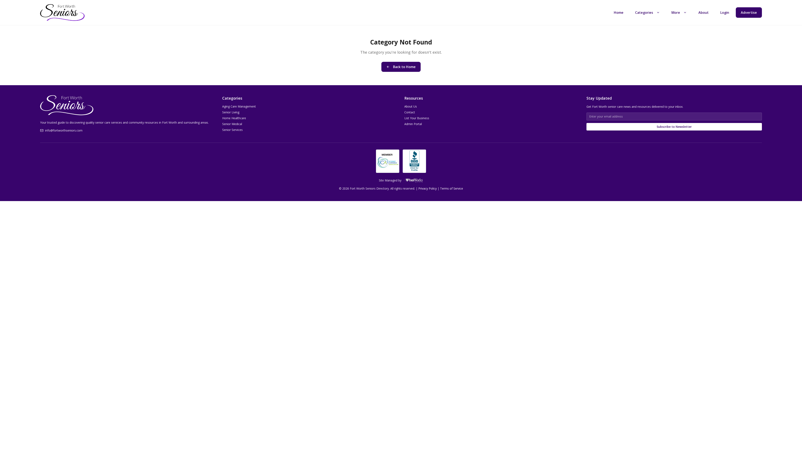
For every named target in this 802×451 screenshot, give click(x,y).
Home (618, 12)
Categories (644, 12)
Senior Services (232, 130)
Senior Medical (232, 124)
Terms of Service (451, 188)
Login (724, 12)
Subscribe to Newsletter (674, 127)
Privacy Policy (427, 188)
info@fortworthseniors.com (63, 130)
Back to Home (404, 67)
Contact (409, 112)
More (675, 12)
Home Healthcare (234, 118)
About (703, 12)
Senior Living (230, 112)
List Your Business (416, 118)
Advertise (749, 12)
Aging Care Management (239, 106)
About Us (410, 106)
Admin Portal (413, 124)
